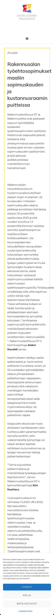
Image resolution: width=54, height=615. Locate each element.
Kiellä (27, 595)
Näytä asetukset (27, 603)
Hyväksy (27, 586)
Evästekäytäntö (25, 611)
